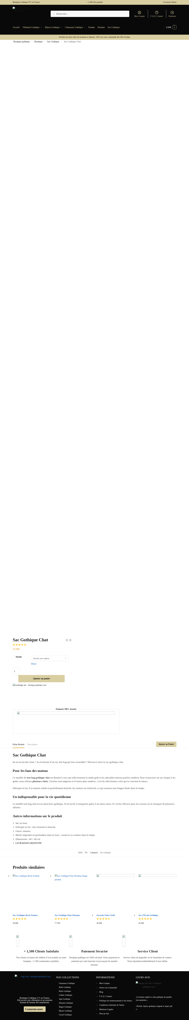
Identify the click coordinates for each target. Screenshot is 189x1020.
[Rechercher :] (90, 14)
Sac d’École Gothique (148, 915)
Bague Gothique (65, 1007)
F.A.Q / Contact (156, 16)
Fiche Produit (18, 744)
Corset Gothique (65, 1015)
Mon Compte (139, 16)
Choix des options (73, 927)
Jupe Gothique (64, 999)
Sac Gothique (53, 41)
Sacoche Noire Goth (106, 915)
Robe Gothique (65, 987)
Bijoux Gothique (65, 1011)
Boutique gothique (21, 41)
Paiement (172, 16)
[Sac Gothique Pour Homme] (73, 893)
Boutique (38, 41)
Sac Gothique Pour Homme (67, 915)
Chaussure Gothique (67, 983)
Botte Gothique (65, 991)
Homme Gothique (66, 1003)
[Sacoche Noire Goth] (115, 893)
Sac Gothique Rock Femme (25, 915)
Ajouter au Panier (166, 744)
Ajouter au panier (41, 678)
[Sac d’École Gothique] (157, 893)
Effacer (33, 663)
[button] (20, 645)
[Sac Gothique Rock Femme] (32, 893)
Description (32, 744)
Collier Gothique (65, 995)
